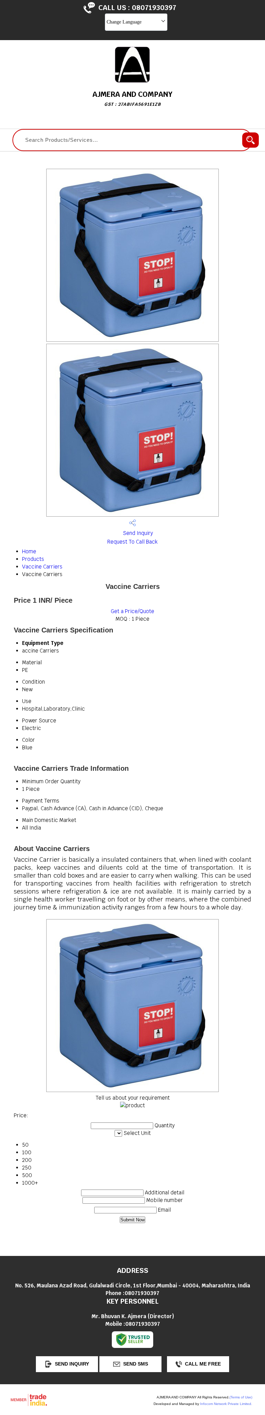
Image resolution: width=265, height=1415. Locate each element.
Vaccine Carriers (42, 566)
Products (33, 559)
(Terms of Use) (240, 1397)
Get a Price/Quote (132, 611)
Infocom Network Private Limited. (226, 1404)
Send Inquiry (137, 533)
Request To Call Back (132, 541)
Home (29, 551)
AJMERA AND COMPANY (132, 98)
